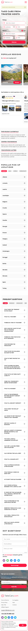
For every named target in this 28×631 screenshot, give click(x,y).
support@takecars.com (7, 610)
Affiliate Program (5, 607)
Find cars (14, 42)
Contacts (15, 604)
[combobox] (14, 23)
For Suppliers (15, 600)
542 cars (17, 82)
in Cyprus (17, 101)
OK (23, 625)
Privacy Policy (4, 602)
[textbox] (14, 23)
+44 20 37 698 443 (7, 614)
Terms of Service (5, 600)
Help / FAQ (3, 604)
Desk (14, 602)
